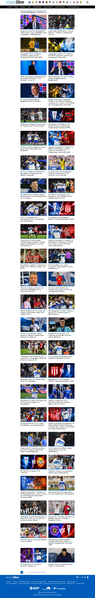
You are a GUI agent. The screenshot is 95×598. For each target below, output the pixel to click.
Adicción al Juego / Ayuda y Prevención (55, 583)
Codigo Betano (80, 583)
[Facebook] (77, 577)
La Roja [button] (9, 7)
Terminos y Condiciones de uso (21, 581)
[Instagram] (82, 577)
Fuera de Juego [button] (48, 7)
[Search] (87, 2)
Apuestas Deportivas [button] (73, 7)
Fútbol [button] (16, 7)
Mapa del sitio (71, 583)
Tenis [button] (29, 7)
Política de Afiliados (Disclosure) (57, 581)
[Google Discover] (87, 577)
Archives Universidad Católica (37, 572)
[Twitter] (80, 577)
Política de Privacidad (37, 583)
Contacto (8, 581)
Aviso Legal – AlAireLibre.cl (39, 581)
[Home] (15, 2)
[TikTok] (85, 577)
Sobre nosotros (71, 581)
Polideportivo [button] (37, 7)
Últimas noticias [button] (60, 7)
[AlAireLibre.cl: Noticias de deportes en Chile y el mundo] (12, 577)
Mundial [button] (22, 7)
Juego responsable (24, 583)
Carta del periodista (11, 583)
